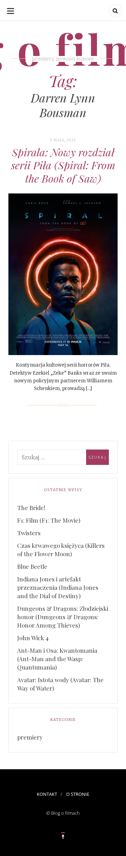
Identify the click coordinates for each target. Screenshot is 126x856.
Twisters (29, 533)
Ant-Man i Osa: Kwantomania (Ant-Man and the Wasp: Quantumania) (57, 658)
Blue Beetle (32, 566)
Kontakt (47, 794)
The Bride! (31, 507)
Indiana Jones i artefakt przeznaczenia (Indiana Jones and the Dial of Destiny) (57, 587)
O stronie (77, 794)
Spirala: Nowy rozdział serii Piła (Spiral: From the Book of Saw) (63, 165)
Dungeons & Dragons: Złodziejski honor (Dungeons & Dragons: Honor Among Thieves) (62, 616)
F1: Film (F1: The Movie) (48, 520)
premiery (30, 737)
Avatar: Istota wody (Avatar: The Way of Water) (60, 684)
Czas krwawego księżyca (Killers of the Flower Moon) (61, 550)
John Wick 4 (33, 638)
